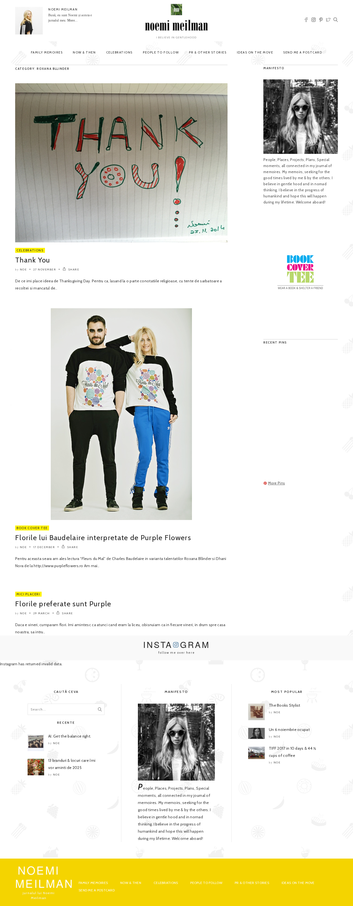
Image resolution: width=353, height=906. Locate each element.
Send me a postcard (302, 52)
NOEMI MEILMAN (62, 9)
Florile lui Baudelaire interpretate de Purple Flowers (103, 537)
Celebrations (119, 52)
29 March (41, 613)
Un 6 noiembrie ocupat (289, 729)
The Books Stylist (284, 705)
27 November (44, 269)
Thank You (32, 260)
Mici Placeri (28, 594)
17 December (44, 547)
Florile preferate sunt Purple (63, 603)
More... (72, 20)
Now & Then (84, 52)
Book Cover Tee (32, 528)
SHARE (73, 269)
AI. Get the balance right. (69, 736)
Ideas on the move (255, 52)
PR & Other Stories (207, 52)
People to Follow (161, 52)
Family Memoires (47, 52)
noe (23, 269)
